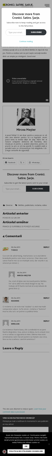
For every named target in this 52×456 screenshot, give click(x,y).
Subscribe (36, 32)
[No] (49, 444)
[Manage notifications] (4, 452)
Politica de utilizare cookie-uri (26, 451)
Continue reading (26, 41)
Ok (26, 446)
